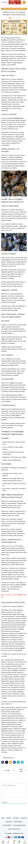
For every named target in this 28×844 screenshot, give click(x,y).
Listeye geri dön (14, 770)
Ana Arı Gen (14, 18)
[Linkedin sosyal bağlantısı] (14, 762)
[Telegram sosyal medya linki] (22, 762)
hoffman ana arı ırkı (8, 757)
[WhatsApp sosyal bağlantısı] (18, 762)
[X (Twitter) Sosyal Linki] (6, 762)
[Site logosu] (15, 2)
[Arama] (24, 2)
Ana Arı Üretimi (20, 8)
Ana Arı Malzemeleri (9, 8)
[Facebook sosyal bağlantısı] (2, 762)
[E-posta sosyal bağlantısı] (10, 762)
